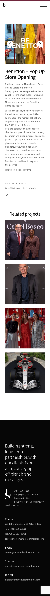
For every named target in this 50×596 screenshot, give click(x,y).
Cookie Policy (37, 501)
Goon (16, 505)
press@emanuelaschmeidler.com (22, 566)
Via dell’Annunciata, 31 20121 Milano (23, 523)
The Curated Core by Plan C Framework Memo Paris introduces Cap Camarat (24, 344)
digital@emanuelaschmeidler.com (22, 579)
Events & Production (26, 188)
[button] (40, 44)
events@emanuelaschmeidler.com (22, 552)
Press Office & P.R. (17, 252)
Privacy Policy (21, 501)
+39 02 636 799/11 (17, 533)
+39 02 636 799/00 (17, 528)
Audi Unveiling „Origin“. (22, 304)
